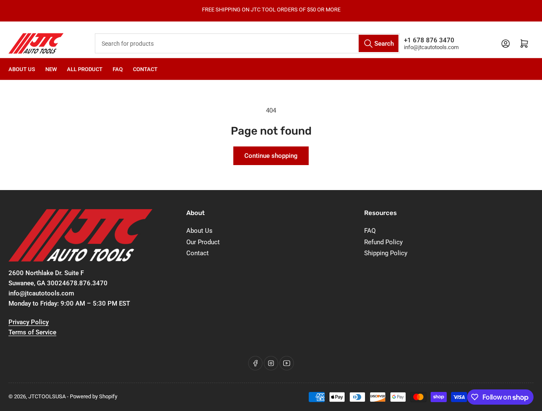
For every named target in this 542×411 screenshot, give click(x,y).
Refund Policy (383, 242)
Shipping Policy (385, 253)
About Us (21, 69)
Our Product (203, 242)
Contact (145, 69)
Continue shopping (271, 156)
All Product (84, 69)
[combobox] (247, 43)
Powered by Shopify (93, 396)
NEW (51, 69)
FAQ (118, 69)
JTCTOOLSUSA (47, 396)
